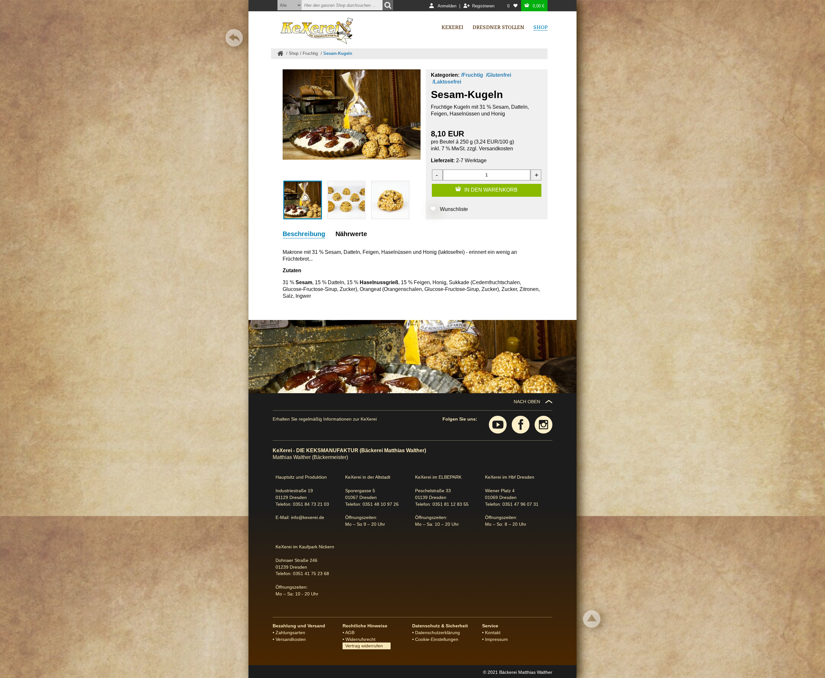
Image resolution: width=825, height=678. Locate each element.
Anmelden (447, 6)
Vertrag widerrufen (363, 645)
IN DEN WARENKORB (491, 190)
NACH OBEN (527, 401)
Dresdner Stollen (498, 27)
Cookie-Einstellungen (436, 639)
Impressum (496, 639)
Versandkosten (496, 148)
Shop (293, 53)
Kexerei (452, 27)
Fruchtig (311, 53)
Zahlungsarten (290, 632)
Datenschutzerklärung (437, 632)
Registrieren (483, 6)
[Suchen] (388, 5)
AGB (349, 632)
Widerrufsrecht (360, 639)
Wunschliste (454, 209)
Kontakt (492, 632)
